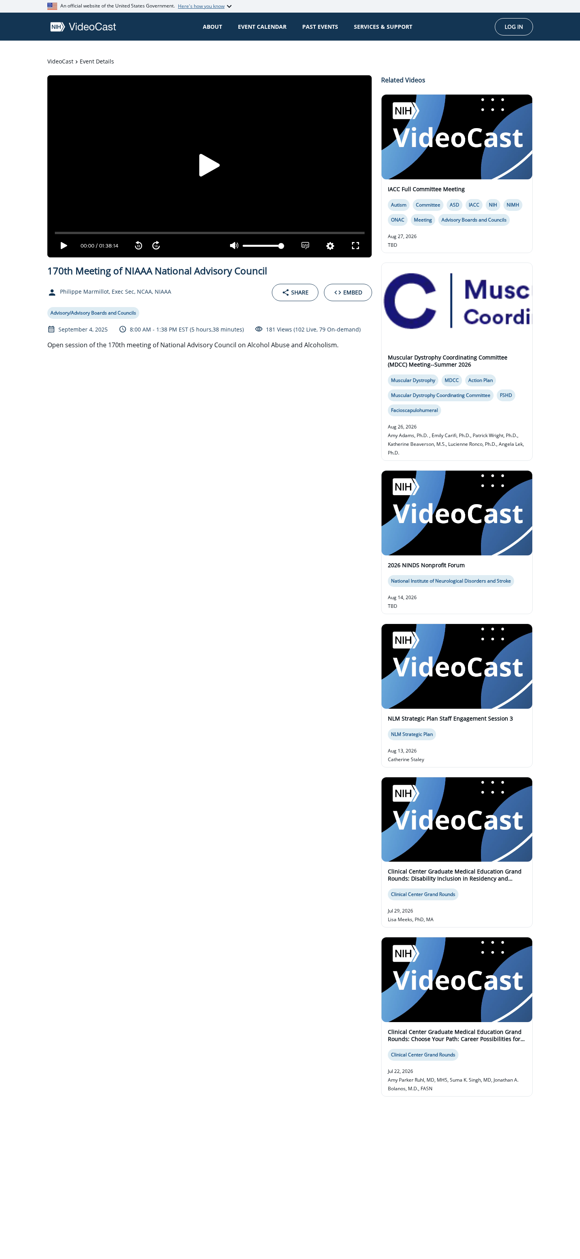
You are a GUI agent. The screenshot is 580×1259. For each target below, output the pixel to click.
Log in (514, 26)
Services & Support (383, 26)
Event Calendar (262, 26)
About (212, 26)
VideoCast (60, 61)
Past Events (320, 26)
